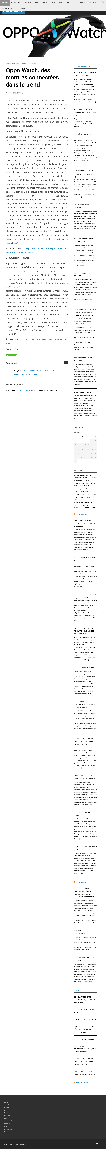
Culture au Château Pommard (82, 274)
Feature (53, 3)
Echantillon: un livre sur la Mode (85, 848)
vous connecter (24, 390)
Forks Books (82, 514)
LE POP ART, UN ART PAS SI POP (85, 594)
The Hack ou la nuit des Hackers (83, 206)
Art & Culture (16, 3)
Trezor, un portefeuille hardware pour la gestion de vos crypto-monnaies (85, 497)
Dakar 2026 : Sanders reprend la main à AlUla (83, 932)
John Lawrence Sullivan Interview (83, 359)
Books (44, 3)
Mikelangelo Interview (83, 392)
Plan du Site (21, 8)
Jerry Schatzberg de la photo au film (83, 240)
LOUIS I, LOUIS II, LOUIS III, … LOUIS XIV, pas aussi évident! (85, 777)
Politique (5, 3)
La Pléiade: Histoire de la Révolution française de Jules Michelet (84, 631)
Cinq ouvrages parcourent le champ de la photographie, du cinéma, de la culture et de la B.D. (84, 505)
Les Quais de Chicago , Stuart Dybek (83, 813)
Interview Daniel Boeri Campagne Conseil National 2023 (85, 112)
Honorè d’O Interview (82, 134)
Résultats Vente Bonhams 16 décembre (85, 959)
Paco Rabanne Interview (83, 171)
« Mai (75, 465)
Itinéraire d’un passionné (84, 668)
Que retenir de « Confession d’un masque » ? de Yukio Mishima (85, 704)
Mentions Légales (8, 8)
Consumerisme (71, 3)
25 (79, 457)
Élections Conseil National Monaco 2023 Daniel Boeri (85, 74)
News (60, 3)
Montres (27, 63)
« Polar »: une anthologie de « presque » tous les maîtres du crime (84, 741)
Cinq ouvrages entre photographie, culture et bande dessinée (84, 523)
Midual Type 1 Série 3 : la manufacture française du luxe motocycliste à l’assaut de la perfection (85, 893)
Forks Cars (81, 882)
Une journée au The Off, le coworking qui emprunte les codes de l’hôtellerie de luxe (85, 477)
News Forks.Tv (83, 66)
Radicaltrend (82, 1082)
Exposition (28, 3)
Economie (82, 3)
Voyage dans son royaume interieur (84, 558)
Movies (37, 3)
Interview (92, 3)
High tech (20, 63)
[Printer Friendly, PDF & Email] (11, 355)
